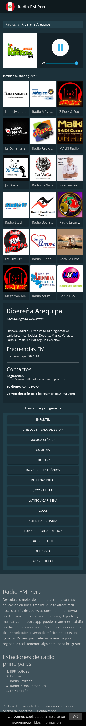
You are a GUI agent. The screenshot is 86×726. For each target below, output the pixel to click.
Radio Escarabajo (72, 222)
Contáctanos (46, 711)
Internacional (43, 480)
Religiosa (43, 551)
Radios (11, 24)
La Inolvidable (15, 111)
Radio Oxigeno (21, 681)
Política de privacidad (19, 706)
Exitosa (15, 676)
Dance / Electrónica (43, 470)
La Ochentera (15, 148)
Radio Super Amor (46, 259)
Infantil (43, 419)
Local (43, 511)
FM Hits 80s (14, 259)
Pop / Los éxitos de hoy (43, 531)
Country (43, 460)
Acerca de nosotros (17, 711)
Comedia (43, 450)
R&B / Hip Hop (43, 541)
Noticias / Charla (42, 521)
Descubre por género (43, 408)
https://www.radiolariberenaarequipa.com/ (36, 379)
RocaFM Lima (69, 259)
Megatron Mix (15, 296)
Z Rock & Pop (69, 111)
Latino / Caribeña (42, 500)
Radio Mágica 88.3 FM (49, 111)
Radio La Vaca (42, 185)
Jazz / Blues (43, 490)
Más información (47, 722)
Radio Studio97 (16, 222)
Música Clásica (42, 440)
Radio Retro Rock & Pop (50, 148)
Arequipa (20, 356)
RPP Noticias (19, 671)
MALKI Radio (69, 148)
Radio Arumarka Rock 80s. (52, 296)
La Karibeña (19, 690)
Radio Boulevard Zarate (50, 222)
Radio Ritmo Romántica (28, 686)
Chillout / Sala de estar (43, 430)
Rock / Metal (43, 561)
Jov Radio (12, 185)
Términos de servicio (57, 706)
